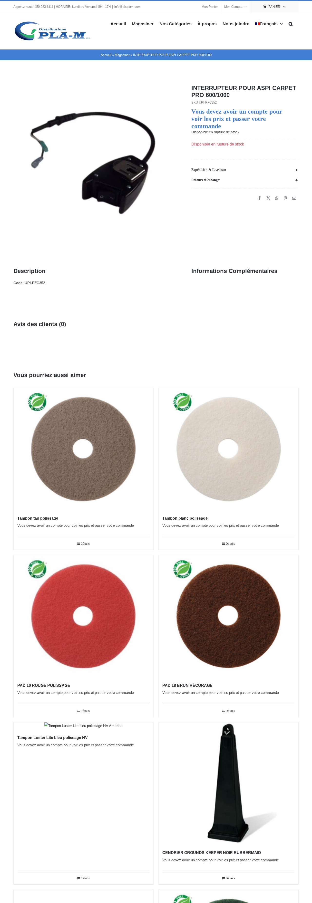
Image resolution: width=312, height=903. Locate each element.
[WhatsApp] (277, 198)
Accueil (106, 55)
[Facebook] (259, 198)
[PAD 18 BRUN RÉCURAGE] (228, 616)
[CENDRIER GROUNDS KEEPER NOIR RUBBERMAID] (228, 783)
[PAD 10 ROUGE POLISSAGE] (83, 616)
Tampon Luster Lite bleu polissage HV (52, 738)
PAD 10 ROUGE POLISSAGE (43, 685)
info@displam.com (127, 7)
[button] (291, 23)
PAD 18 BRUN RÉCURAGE (187, 685)
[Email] (294, 198)
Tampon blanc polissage (185, 518)
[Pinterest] (285, 198)
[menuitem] (269, 23)
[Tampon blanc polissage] (228, 449)
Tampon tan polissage (37, 518)
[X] (268, 198)
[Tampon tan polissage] (83, 449)
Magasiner (122, 55)
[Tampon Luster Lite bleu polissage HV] (83, 725)
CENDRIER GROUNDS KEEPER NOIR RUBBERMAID (211, 853)
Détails (85, 543)
